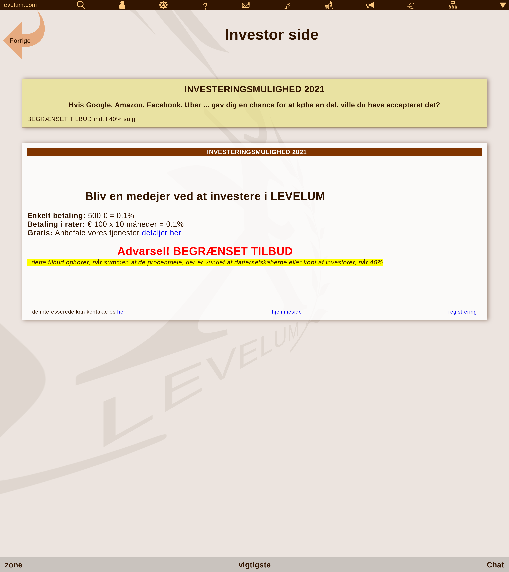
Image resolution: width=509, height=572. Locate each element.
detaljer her (161, 233)
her (121, 312)
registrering (462, 312)
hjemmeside (287, 312)
